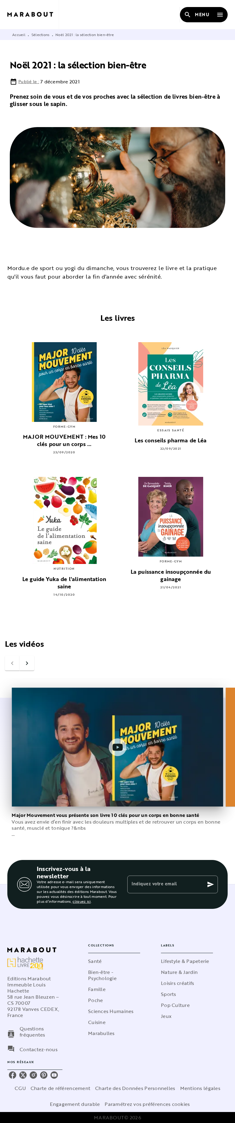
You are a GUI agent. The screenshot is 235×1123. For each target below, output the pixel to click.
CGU (20, 1088)
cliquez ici (82, 901)
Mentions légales (200, 1088)
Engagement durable (75, 1104)
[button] (114, 961)
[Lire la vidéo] (117, 747)
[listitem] (12, 1075)
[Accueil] (33, 14)
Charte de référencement (60, 1088)
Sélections (41, 34)
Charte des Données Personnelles (135, 1088)
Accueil (18, 34)
